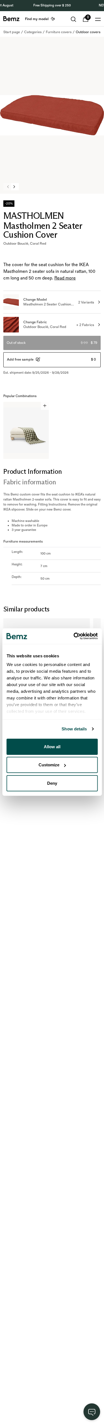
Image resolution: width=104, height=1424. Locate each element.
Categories (33, 32)
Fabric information (29, 481)
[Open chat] (91, 1411)
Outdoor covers (88, 32)
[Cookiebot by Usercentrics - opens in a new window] (74, 636)
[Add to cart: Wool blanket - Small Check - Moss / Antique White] (45, 406)
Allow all (52, 746)
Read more (65, 278)
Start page (11, 32)
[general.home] (11, 18)
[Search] (73, 19)
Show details (74, 728)
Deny (52, 783)
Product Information (32, 471)
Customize (49, 764)
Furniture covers (59, 32)
